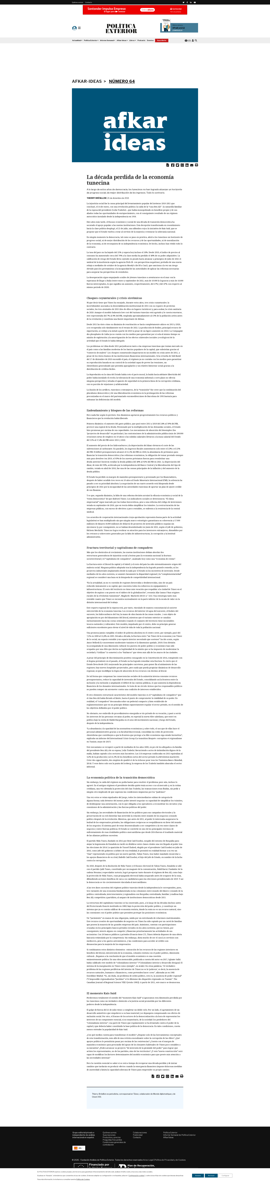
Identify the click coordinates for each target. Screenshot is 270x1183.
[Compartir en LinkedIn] (187, 165)
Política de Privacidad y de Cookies (170, 1160)
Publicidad (137, 1135)
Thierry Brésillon (96, 198)
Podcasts (141, 40)
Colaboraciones (140, 1132)
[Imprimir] (196, 165)
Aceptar (198, 1175)
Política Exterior (170, 1132)
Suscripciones (109, 1135)
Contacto (88, 2)
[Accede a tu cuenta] (193, 40)
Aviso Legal (148, 1160)
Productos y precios (112, 1137)
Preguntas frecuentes (112, 1140)
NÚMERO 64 (122, 81)
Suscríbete (161, 40)
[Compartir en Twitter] (177, 165)
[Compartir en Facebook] (172, 165)
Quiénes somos (77, 2)
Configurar (225, 1175)
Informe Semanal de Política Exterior (179, 1135)
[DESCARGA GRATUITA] (167, 165)
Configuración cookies (136, 1175)
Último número (177, 25)
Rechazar (211, 1175)
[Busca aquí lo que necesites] (196, 40)
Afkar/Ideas (168, 1137)
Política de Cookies (83, 1179)
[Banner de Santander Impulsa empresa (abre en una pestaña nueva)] (135, 10)
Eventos (150, 40)
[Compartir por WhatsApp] (182, 165)
